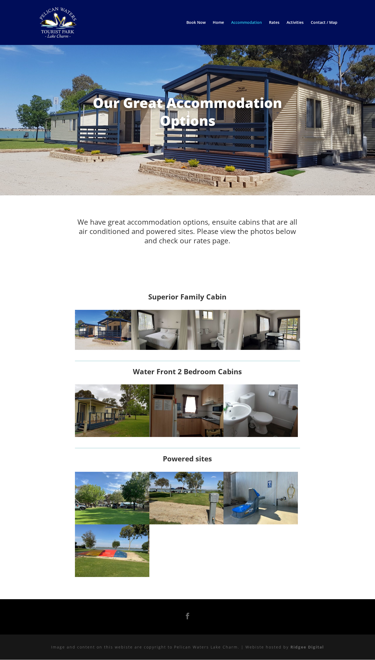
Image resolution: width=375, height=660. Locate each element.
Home (218, 23)
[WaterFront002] (112, 435)
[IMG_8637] (159, 348)
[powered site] (186, 522)
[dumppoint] (260, 522)
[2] (103, 348)
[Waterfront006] (260, 435)
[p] (112, 522)
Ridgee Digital (307, 647)
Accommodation (246, 23)
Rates (274, 23)
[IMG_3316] (112, 575)
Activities (295, 23)
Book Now (196, 23)
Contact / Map (324, 23)
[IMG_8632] (272, 348)
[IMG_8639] (216, 348)
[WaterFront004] (186, 435)
